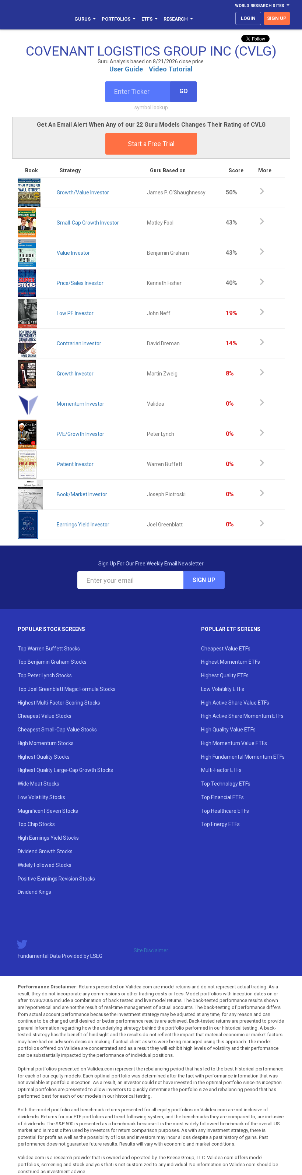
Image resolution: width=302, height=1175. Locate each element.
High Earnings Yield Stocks (48, 838)
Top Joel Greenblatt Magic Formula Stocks (67, 689)
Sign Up (204, 579)
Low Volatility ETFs (222, 689)
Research (176, 19)
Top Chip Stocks (36, 824)
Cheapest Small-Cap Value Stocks (57, 730)
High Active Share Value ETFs (235, 703)
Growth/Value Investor (83, 192)
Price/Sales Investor (80, 283)
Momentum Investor (80, 404)
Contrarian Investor (79, 343)
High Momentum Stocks (46, 743)
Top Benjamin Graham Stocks (52, 662)
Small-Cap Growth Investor (88, 223)
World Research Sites (259, 5)
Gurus (82, 19)
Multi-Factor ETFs (221, 770)
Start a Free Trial (151, 144)
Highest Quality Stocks (44, 757)
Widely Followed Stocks (44, 865)
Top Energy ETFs (220, 824)
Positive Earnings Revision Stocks (56, 879)
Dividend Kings (34, 892)
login (248, 18)
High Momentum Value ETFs (234, 743)
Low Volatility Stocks (41, 797)
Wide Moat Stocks (38, 784)
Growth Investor (75, 374)
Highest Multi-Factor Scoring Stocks (59, 703)
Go (183, 91)
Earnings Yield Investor (83, 524)
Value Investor (73, 253)
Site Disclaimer (151, 950)
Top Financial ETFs (222, 797)
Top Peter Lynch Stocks (45, 675)
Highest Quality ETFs (225, 675)
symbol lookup (151, 107)
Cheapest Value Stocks (44, 716)
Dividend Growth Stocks (45, 851)
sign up (277, 18)
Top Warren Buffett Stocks (49, 649)
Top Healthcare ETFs (225, 811)
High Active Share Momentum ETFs (242, 716)
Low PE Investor (75, 313)
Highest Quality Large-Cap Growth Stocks (65, 770)
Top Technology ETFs (225, 784)
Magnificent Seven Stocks (48, 811)
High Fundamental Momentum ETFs (243, 757)
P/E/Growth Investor (80, 434)
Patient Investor (75, 464)
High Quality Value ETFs (228, 730)
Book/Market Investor (82, 494)
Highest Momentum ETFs (230, 662)
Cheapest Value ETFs (225, 649)
